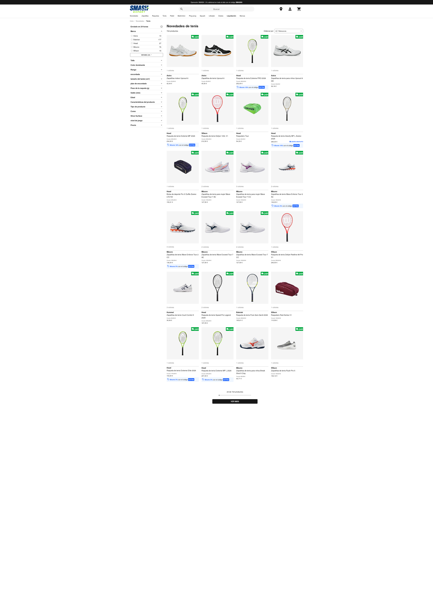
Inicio (132, 21)
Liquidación (231, 16)
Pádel (172, 16)
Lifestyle (212, 16)
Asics (169, 75)
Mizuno (205, 191)
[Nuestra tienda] (281, 9)
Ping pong (192, 16)
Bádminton (181, 16)
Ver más (235, 401)
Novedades (134, 16)
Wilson (204, 133)
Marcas (242, 16)
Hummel (170, 312)
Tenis (164, 16)
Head (238, 75)
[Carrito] (299, 9)
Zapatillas (145, 16)
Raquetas (155, 16)
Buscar (216, 9)
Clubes (220, 16)
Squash (202, 16)
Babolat (239, 312)
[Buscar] (181, 9)
